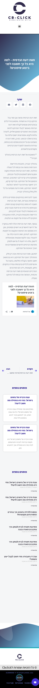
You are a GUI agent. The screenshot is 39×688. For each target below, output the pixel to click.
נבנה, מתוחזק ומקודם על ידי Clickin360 (19, 673)
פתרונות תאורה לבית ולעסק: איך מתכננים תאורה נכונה (23, 528)
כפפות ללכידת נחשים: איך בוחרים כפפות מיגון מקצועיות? (22, 513)
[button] (19, 26)
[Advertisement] (19, 340)
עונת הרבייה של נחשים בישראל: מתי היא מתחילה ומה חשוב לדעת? (20, 400)
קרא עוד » (34, 491)
